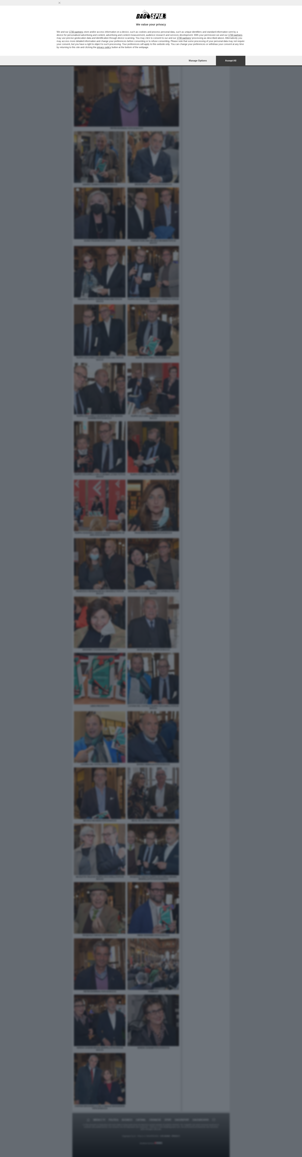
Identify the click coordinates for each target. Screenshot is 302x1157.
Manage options (198, 60)
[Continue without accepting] (59, 3)
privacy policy (104, 47)
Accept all (230, 60)
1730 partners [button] (76, 31)
